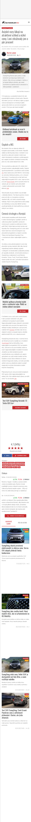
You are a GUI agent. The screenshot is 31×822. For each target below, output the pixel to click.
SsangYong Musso (7, 467)
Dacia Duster (10, 182)
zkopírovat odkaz (22, 455)
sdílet (7, 455)
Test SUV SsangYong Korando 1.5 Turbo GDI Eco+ (15, 402)
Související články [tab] (8, 523)
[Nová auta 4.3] (15, 664)
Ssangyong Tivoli (7, 465)
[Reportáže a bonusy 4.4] (15, 390)
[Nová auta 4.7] (15, 536)
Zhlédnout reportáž (20, 408)
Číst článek (23, 139)
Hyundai (5, 462)
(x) (15, 479)
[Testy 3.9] (15, 700)
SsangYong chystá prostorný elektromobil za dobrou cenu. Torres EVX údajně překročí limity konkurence (15, 549)
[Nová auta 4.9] (15, 601)
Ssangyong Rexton (19, 462)
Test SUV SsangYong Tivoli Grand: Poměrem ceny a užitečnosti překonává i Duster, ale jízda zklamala (14, 714)
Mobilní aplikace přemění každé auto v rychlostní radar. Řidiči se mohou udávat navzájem (14, 304)
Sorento (11, 330)
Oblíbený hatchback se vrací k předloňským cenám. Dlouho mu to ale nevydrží (15, 132)
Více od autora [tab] (22, 523)
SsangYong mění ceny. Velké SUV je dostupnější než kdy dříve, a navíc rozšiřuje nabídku (15, 677)
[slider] (15, 447)
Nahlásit (26, 479)
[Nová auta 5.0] (15, 118)
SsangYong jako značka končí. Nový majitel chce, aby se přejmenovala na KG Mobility (15, 614)
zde (8, 188)
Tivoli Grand (5, 343)
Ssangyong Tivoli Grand (18, 465)
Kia (19, 467)
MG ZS (15, 467)
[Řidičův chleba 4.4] (15, 291)
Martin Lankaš (11, 53)
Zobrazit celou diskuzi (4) (17, 516)
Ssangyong (11, 462)
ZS (2, 173)
